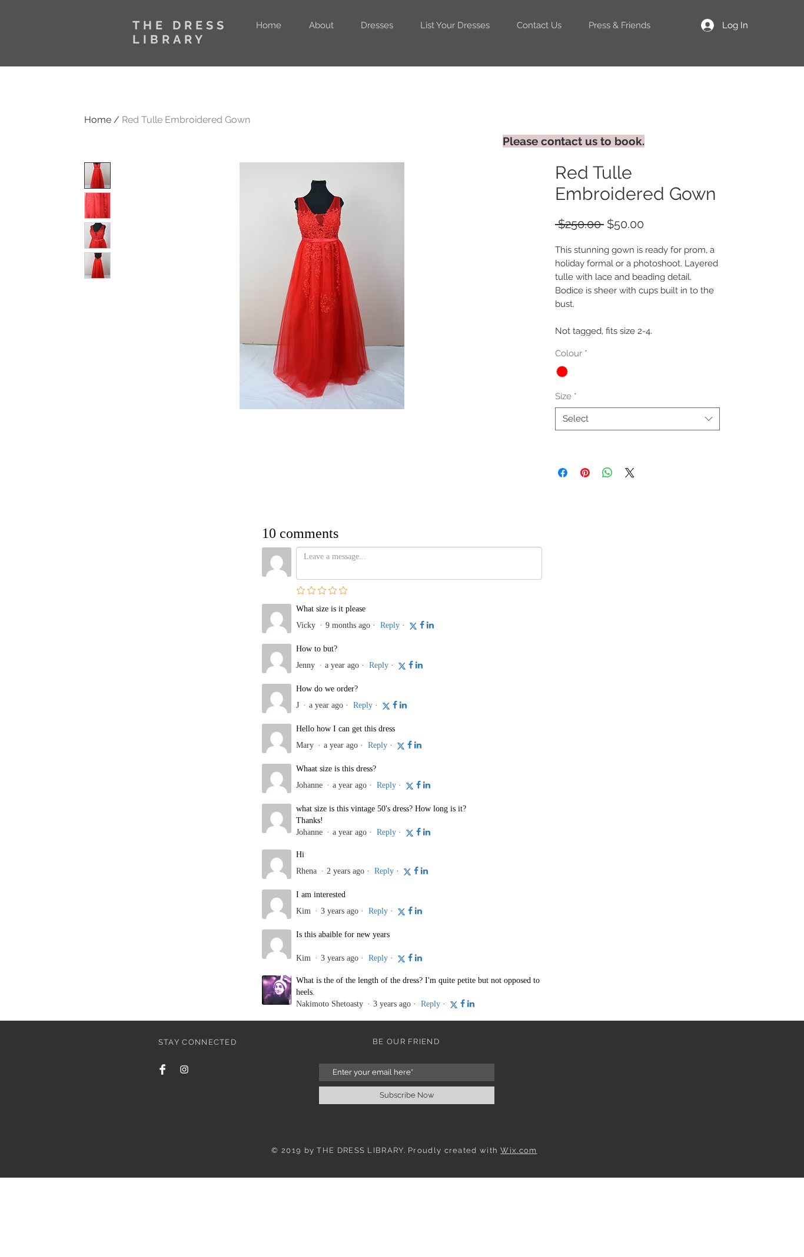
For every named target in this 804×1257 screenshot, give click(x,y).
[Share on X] (630, 473)
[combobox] (637, 418)
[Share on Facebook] (563, 473)
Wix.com (518, 732)
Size (566, 396)
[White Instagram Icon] (184, 652)
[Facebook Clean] (162, 652)
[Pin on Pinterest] (585, 473)
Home (97, 119)
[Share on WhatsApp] (607, 473)
